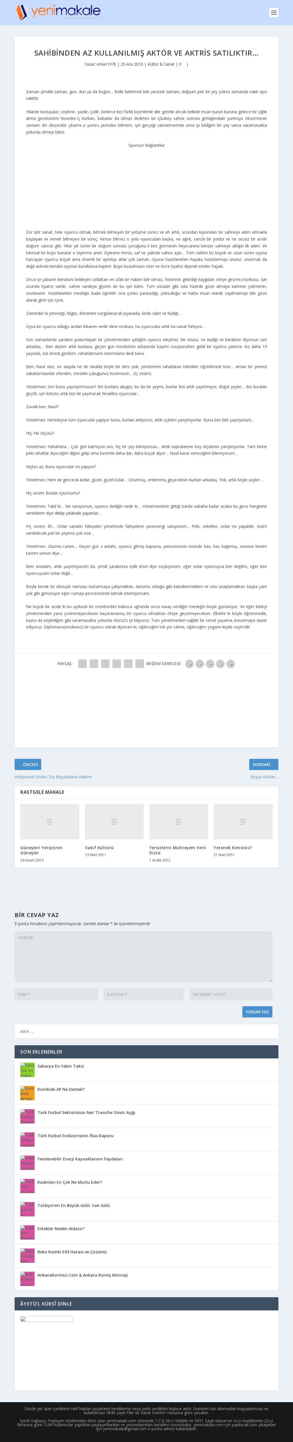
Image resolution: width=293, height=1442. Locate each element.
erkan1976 (106, 64)
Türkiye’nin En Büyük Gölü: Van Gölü (73, 1205)
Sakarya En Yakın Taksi (60, 1066)
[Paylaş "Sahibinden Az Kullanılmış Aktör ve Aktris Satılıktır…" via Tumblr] (116, 663)
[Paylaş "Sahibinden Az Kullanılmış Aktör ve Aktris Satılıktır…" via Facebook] (82, 663)
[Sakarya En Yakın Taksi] (27, 1070)
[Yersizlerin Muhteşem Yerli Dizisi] (178, 821)
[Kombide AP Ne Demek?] (27, 1093)
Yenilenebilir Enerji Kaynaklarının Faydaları (80, 1159)
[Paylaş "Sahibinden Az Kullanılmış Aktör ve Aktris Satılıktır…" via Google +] (105, 663)
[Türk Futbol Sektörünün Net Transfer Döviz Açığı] (27, 1116)
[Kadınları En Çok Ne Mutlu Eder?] (27, 1186)
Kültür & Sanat (161, 64)
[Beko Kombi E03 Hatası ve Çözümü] (27, 1255)
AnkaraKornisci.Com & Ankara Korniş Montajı (82, 1275)
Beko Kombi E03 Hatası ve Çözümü (72, 1252)
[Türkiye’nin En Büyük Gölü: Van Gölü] (27, 1209)
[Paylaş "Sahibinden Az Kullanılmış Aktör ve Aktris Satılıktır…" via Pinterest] (128, 663)
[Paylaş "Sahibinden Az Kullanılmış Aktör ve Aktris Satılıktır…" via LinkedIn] (139, 663)
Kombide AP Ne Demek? (61, 1089)
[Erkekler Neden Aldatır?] (27, 1232)
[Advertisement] (146, 184)
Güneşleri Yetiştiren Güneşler (41, 850)
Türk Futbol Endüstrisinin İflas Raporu (75, 1135)
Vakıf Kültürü (99, 847)
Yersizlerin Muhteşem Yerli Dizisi (177, 850)
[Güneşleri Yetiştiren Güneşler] (49, 821)
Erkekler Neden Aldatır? (60, 1228)
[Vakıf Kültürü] (114, 821)
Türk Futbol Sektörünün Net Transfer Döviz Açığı (86, 1112)
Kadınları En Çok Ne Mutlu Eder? (69, 1182)
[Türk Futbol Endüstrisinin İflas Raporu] (27, 1139)
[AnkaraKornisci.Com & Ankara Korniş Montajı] (27, 1279)
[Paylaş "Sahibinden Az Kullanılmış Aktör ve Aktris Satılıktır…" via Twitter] (94, 663)
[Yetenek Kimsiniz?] (243, 821)
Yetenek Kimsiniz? (233, 847)
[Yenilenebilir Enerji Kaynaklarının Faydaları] (27, 1163)
